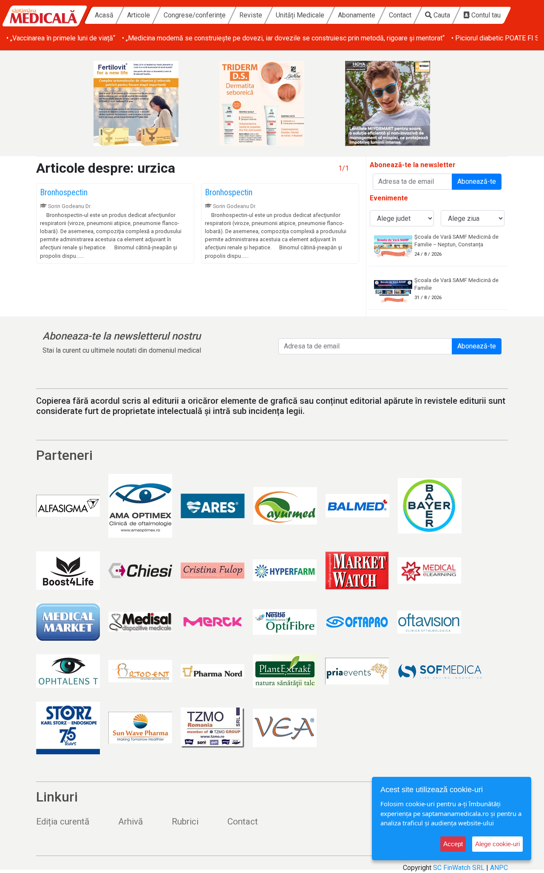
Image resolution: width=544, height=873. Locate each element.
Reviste (250, 15)
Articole (138, 15)
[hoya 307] (397, 103)
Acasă (104, 15)
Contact (400, 15)
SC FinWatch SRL (458, 868)
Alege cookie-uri (497, 843)
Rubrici (185, 821)
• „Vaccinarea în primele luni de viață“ (60, 38)
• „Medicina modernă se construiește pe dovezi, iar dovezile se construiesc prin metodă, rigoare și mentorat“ (283, 38)
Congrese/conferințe (195, 15)
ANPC (499, 868)
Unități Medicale (300, 15)
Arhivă (130, 821)
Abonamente (356, 15)
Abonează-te (476, 181)
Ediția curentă (62, 821)
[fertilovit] (146, 103)
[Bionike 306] (272, 103)
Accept (453, 843)
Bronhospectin (64, 192)
